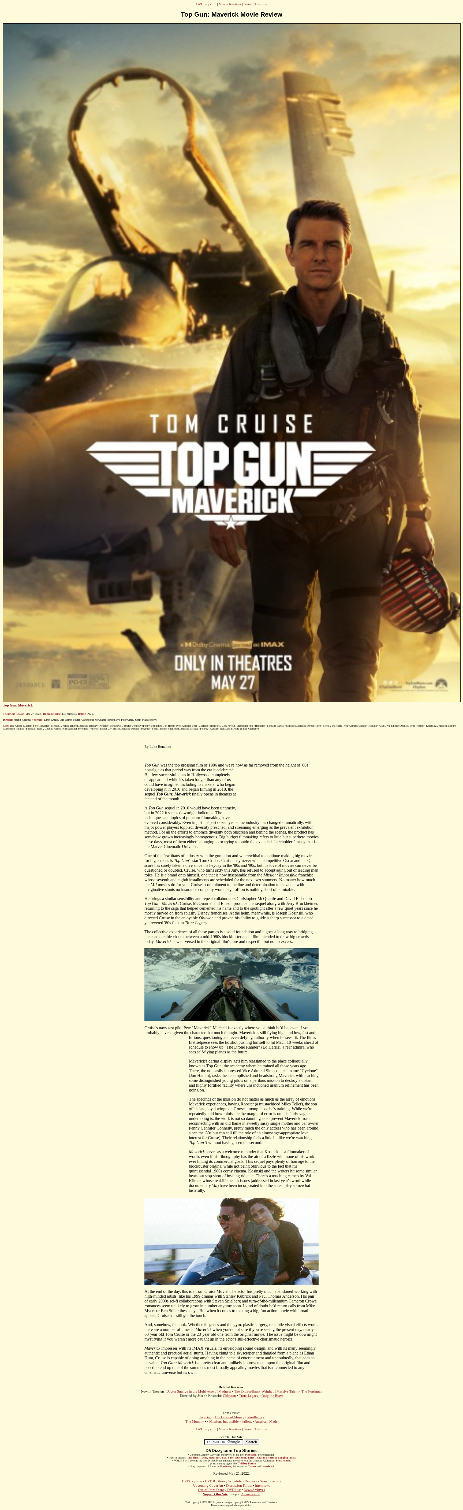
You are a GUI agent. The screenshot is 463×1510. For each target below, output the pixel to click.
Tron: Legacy (249, 1396)
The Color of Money (229, 1417)
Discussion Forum (239, 1485)
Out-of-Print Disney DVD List (219, 1490)
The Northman (311, 1391)
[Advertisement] (166, 1116)
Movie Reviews (230, 4)
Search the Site (270, 1481)
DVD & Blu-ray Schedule (223, 1481)
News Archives (254, 1490)
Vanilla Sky (255, 1417)
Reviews (251, 1481)
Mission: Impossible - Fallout (230, 1421)
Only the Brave (272, 1396)
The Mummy (194, 1421)
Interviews (262, 1485)
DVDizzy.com (206, 4)
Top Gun (205, 1417)
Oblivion (229, 1396)
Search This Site (255, 4)
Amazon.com (250, 1494)
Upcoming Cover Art (208, 1485)
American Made (266, 1421)
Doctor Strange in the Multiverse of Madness (198, 1391)
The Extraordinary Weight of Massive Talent (266, 1391)
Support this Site (215, 1494)
